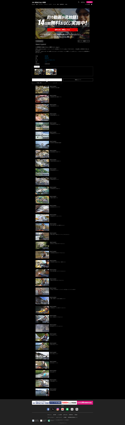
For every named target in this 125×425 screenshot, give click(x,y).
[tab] (47, 80)
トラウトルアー (39, 41)
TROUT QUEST (40, 44)
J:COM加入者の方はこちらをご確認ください (62, 36)
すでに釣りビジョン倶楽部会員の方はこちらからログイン (62, 34)
